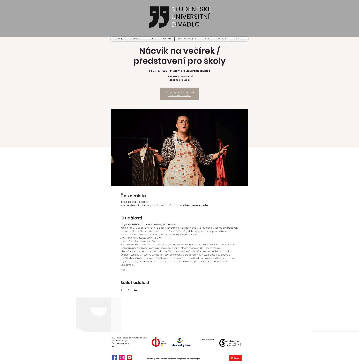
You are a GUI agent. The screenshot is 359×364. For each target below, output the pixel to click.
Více (123, 269)
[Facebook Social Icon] (114, 357)
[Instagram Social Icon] (122, 357)
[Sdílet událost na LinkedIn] (135, 290)
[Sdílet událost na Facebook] (121, 290)
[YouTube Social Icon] (129, 357)
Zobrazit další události (179, 95)
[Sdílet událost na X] (128, 290)
